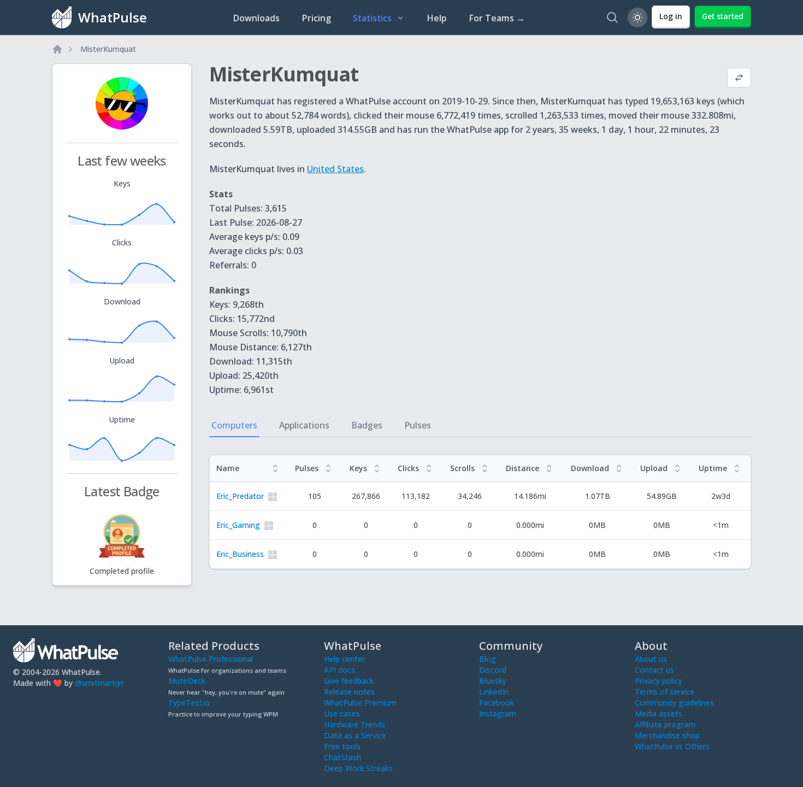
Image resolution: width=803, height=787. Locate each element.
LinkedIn (494, 691)
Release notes (349, 691)
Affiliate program (665, 724)
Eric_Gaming (238, 525)
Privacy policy (658, 681)
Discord (492, 670)
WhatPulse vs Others (672, 746)
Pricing (316, 18)
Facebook (496, 702)
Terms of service (664, 691)
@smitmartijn (99, 683)
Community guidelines (674, 702)
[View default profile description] (739, 79)
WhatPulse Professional (210, 659)
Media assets (658, 713)
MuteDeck (186, 681)
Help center (344, 659)
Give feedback (349, 681)
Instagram (497, 713)
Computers (234, 425)
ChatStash (342, 757)
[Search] (612, 17)
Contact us (654, 670)
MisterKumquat (108, 49)
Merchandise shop (667, 735)
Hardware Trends (354, 724)
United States (335, 169)
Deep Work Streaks (358, 768)
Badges (366, 425)
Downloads (256, 18)
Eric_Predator (240, 496)
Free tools (342, 746)
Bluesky (492, 681)
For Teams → (497, 18)
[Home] (57, 49)
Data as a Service (355, 735)
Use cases (342, 713)
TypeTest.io (189, 702)
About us (651, 659)
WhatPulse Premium (360, 702)
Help (437, 18)
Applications (304, 425)
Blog (487, 659)
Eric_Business (240, 554)
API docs (339, 670)
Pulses (417, 425)
